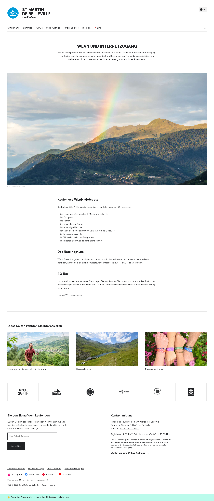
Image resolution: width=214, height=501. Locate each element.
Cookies (30, 480)
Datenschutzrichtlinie (15, 480)
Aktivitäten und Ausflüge (48, 27)
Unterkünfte (13, 27)
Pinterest (50, 474)
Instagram (17, 474)
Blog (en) (86, 27)
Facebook (34, 474)
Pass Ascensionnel (154, 369)
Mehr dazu (64, 497)
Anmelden (16, 446)
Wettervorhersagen (74, 468)
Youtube (67, 474)
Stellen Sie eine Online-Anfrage (128, 452)
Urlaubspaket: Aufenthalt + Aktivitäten (26, 369)
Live (99, 27)
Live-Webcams (83, 369)
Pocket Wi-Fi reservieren (69, 295)
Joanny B (51, 485)
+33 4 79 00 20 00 (129, 428)
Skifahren (27, 27)
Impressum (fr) (42, 480)
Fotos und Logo (36, 468)
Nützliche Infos (71, 27)
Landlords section (16, 468)
